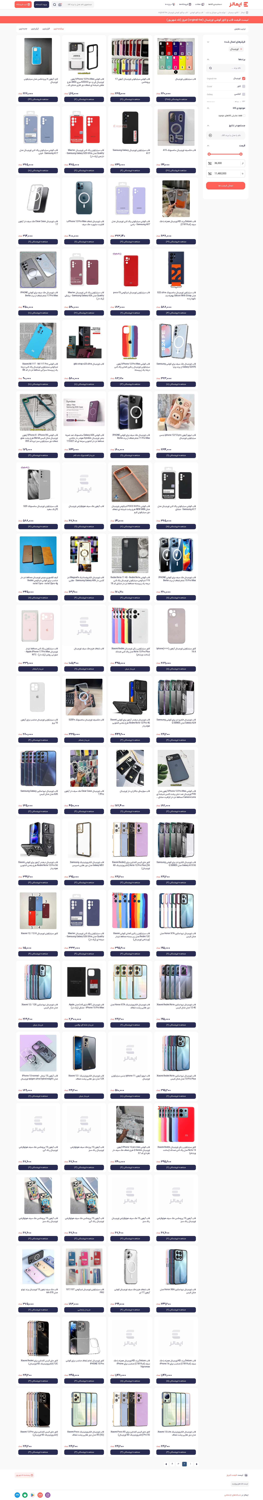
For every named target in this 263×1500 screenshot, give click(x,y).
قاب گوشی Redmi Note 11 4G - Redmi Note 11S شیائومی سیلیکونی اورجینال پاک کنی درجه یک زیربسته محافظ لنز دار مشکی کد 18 (130, 580)
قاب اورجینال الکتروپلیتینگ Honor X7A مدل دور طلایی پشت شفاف (130, 1006)
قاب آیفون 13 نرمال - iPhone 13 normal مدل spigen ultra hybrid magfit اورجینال (39, 1077)
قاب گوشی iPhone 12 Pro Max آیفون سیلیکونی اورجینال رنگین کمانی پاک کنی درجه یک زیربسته (132, 367)
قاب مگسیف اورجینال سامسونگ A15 (179, 150)
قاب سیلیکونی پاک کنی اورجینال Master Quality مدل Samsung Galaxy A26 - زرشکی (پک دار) (84, 295)
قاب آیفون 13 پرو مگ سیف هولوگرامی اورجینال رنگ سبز (87, 1149)
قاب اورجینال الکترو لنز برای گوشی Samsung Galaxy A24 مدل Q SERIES (176, 721)
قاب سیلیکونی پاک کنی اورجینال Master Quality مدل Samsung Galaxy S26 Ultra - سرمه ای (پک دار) (85, 936)
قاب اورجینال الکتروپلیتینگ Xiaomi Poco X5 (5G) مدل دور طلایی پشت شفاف (85, 1433)
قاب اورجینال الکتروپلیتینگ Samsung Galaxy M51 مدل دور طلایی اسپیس (87, 864)
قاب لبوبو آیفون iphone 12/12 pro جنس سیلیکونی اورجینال (177, 437)
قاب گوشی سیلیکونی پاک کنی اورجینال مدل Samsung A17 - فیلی (38, 152)
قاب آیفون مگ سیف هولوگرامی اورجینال (86, 506)
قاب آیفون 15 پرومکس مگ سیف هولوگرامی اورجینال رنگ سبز (38, 1220)
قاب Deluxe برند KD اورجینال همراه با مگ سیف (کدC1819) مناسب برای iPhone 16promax (132, 1363)
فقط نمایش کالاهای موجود (230, 115)
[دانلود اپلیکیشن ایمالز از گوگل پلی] (32, 1495)
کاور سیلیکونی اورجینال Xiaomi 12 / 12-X (39, 933)
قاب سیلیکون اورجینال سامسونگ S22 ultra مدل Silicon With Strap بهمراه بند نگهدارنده (176, 295)
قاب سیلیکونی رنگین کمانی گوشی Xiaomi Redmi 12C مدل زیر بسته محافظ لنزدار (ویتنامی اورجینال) (131, 936)
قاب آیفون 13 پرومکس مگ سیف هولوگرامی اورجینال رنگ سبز (176, 1220)
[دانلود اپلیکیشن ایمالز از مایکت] (17, 1495)
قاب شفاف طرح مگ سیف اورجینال (89, 648)
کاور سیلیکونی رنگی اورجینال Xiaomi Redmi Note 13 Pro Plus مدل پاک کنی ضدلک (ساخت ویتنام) (131, 651)
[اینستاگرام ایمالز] (47, 1495)
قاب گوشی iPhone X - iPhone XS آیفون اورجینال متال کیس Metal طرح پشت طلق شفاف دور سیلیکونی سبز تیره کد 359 (39, 438)
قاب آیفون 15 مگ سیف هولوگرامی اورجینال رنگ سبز (131, 1220)
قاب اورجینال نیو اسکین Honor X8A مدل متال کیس (178, 1291)
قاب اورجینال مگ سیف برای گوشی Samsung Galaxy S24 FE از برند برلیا (176, 365)
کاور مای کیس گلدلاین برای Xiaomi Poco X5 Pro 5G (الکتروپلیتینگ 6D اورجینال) (130, 1433)
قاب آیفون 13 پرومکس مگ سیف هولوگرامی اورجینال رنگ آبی (38, 1149)
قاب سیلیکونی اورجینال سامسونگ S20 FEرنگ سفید (40, 508)
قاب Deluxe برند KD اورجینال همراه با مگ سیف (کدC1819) (178, 223)
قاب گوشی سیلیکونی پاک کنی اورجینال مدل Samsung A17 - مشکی (177, 508)
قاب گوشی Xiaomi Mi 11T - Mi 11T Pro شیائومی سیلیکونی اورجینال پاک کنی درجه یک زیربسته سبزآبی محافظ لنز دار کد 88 (39, 367)
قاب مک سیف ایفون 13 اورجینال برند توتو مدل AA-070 (39, 1291)
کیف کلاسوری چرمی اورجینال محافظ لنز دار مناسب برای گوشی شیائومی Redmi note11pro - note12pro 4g (39, 580)
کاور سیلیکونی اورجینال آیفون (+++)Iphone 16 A (176, 650)
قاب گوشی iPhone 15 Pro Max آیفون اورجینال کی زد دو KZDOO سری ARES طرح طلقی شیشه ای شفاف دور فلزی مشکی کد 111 (85, 82)
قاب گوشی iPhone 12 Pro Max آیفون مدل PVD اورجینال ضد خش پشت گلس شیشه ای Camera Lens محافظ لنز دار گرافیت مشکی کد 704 (176, 794)
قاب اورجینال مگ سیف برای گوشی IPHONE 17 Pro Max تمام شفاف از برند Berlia (39, 294)
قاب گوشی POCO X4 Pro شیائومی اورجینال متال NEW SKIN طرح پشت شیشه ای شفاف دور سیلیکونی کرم (131, 509)
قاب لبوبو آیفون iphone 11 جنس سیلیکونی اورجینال (130, 1077)
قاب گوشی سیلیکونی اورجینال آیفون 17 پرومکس (132, 81)
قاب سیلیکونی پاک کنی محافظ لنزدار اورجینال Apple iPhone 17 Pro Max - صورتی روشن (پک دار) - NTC (41, 651)
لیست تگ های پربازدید (240, 1484)
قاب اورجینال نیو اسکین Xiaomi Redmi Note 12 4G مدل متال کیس (176, 1006)
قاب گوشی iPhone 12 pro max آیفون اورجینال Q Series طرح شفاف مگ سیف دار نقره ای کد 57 (131, 1150)
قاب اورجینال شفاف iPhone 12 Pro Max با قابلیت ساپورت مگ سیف (85, 223)
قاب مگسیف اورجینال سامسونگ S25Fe (86, 719)
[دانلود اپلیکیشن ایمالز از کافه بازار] (25, 1495)
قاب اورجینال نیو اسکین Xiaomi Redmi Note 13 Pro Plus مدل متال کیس (176, 1077)
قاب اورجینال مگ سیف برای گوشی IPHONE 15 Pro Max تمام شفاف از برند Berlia (177, 579)
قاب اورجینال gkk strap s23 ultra (89, 364)
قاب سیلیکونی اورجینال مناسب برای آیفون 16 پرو (39, 721)
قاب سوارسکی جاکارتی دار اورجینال (135, 791)
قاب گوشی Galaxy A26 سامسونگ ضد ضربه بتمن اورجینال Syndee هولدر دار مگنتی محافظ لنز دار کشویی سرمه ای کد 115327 (84, 438)
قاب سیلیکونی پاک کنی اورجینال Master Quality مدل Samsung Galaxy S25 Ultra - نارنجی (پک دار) (85, 153)
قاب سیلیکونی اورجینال (185, 79)
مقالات (198, 4)
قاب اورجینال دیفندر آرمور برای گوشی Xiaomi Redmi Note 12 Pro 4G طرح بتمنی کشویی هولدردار (130, 722)
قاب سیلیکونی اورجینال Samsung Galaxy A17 (131, 152)
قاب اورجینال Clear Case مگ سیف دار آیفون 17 (38, 223)
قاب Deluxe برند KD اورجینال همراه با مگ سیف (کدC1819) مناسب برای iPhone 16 (178, 1362)
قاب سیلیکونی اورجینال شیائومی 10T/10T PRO (85, 1291)
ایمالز (243, 12)
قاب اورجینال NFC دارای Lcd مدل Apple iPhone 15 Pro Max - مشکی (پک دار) (86, 1006)
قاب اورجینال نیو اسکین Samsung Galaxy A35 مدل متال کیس (39, 793)
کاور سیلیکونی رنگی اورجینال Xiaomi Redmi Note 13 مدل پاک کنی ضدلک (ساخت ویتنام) (177, 1150)
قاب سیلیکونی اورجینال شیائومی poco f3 (131, 292)
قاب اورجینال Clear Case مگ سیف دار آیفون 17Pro (84, 793)
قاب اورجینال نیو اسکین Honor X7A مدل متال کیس (178, 935)
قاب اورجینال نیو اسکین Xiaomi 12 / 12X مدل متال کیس (40, 1006)
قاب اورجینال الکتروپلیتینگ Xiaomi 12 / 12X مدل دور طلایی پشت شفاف (86, 1077)
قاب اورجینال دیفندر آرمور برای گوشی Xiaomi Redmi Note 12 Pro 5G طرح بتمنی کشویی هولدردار (38, 865)
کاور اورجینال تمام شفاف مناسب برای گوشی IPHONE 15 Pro (85, 1362)
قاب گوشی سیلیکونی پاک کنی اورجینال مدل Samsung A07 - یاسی (131, 223)
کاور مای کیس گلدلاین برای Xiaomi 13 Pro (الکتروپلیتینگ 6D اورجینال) (39, 1433)
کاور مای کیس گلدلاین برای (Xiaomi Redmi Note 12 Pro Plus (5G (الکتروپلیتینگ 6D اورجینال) (131, 865)
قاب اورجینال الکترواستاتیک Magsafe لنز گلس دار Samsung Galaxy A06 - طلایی (85, 579)
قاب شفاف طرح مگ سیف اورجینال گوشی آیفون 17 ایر (132, 1291)
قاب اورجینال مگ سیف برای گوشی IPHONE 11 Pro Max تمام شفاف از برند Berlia (131, 437)
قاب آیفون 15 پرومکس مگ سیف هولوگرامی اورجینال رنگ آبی (84, 1220)
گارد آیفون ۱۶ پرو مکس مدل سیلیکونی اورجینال (41, 81)
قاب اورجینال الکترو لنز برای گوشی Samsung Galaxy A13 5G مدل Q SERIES (176, 864)
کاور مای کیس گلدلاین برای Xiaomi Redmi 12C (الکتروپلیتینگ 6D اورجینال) (39, 1362)
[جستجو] (54, 4)
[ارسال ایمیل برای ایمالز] (40, 1495)
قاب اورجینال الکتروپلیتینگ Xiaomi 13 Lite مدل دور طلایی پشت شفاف (177, 1433)
